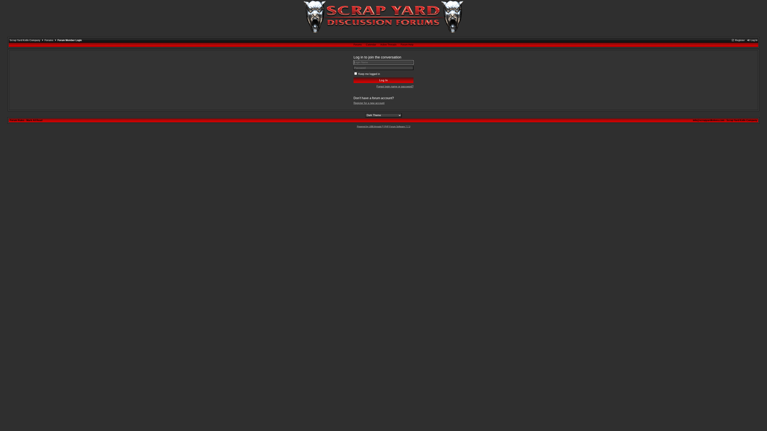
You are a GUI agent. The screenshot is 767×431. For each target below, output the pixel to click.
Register (739, 40)
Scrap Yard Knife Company (25, 40)
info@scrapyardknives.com (708, 120)
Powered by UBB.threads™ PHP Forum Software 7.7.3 (383, 126)
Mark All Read (34, 120)
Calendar (371, 44)
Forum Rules (17, 120)
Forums (49, 40)
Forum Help (407, 44)
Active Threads (388, 44)
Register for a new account (369, 103)
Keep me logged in (369, 73)
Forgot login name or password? (395, 86)
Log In (753, 40)
